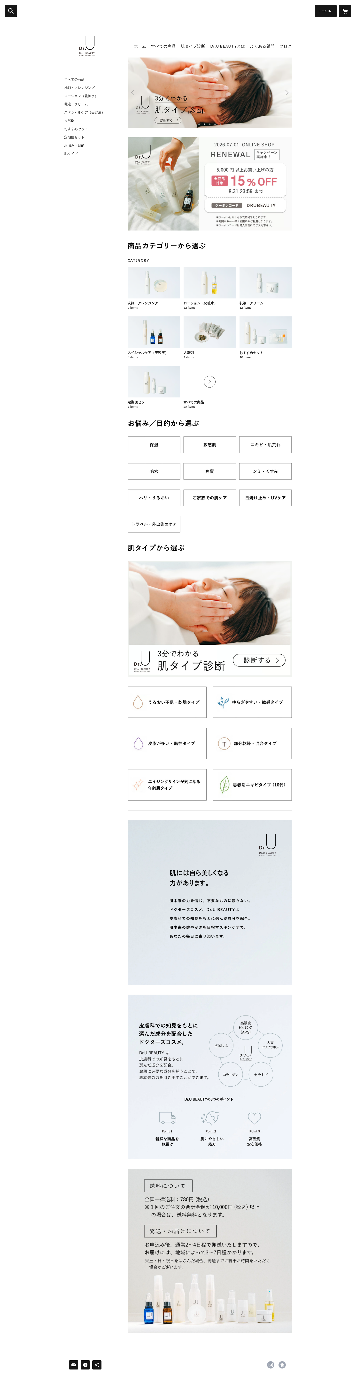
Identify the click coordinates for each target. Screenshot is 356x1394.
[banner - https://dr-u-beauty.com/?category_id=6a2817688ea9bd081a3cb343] (252, 784)
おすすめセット (76, 129)
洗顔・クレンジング (79, 87)
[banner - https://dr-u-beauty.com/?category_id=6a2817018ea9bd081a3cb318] (265, 444)
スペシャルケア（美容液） (84, 112)
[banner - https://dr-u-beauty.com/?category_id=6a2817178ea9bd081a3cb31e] (209, 471)
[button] (326, 11)
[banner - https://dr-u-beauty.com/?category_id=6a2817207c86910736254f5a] (265, 471)
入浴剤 (69, 120)
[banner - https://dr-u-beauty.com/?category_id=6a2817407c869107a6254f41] (167, 702)
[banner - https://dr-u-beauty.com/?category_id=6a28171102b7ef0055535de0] (154, 471)
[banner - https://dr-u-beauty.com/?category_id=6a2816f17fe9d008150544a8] (154, 444)
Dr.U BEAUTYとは (227, 46)
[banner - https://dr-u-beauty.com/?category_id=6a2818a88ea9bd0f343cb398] (209, 497)
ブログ (285, 46)
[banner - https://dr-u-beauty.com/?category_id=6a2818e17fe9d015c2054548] (154, 524)
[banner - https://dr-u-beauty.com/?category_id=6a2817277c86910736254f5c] (154, 497)
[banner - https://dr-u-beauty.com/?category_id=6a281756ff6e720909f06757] (252, 743)
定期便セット (74, 137)
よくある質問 (262, 46)
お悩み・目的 (74, 145)
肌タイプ (71, 153)
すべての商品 (74, 79)
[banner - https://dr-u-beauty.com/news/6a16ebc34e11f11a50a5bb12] (210, 619)
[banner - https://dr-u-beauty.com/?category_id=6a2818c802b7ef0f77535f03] (265, 497)
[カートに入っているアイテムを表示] (345, 11)
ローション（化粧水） (81, 96)
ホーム (140, 46)
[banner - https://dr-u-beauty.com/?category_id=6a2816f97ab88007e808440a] (209, 444)
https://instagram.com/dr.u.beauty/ (270, 1365)
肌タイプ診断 (193, 46)
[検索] (11, 11)
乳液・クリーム (76, 104)
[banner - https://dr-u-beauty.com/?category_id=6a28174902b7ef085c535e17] (252, 702)
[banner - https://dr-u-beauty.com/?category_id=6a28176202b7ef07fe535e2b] (167, 784)
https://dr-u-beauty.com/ (282, 1365)
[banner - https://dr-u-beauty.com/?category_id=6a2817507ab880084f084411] (167, 743)
